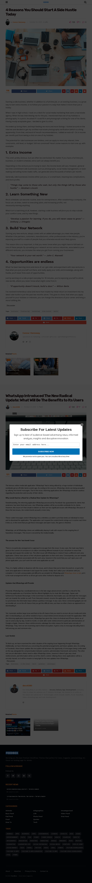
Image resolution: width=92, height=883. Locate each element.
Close (82, 425)
